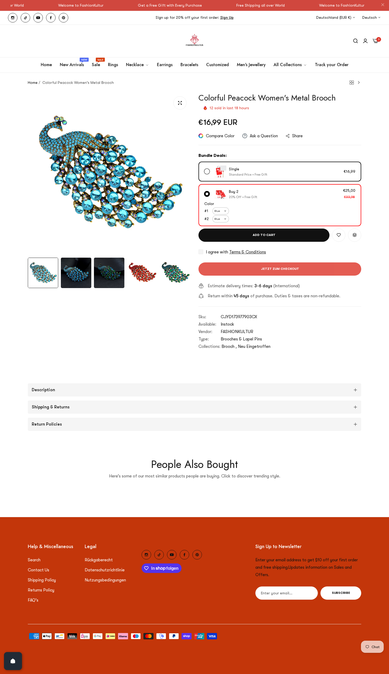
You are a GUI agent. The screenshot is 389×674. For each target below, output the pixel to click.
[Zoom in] (180, 103)
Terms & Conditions (247, 252)
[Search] (355, 41)
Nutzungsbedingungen (105, 580)
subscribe (341, 593)
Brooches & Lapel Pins (241, 339)
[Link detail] (12, 17)
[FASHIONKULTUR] (194, 41)
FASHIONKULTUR (237, 331)
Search (34, 560)
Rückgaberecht (99, 560)
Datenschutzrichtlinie (105, 570)
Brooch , (229, 346)
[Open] (13, 661)
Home (33, 82)
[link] (137, 64)
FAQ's (33, 600)
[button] (338, 235)
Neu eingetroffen (254, 346)
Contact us (38, 570)
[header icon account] (365, 41)
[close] (382, 5)
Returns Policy (41, 590)
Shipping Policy (42, 580)
